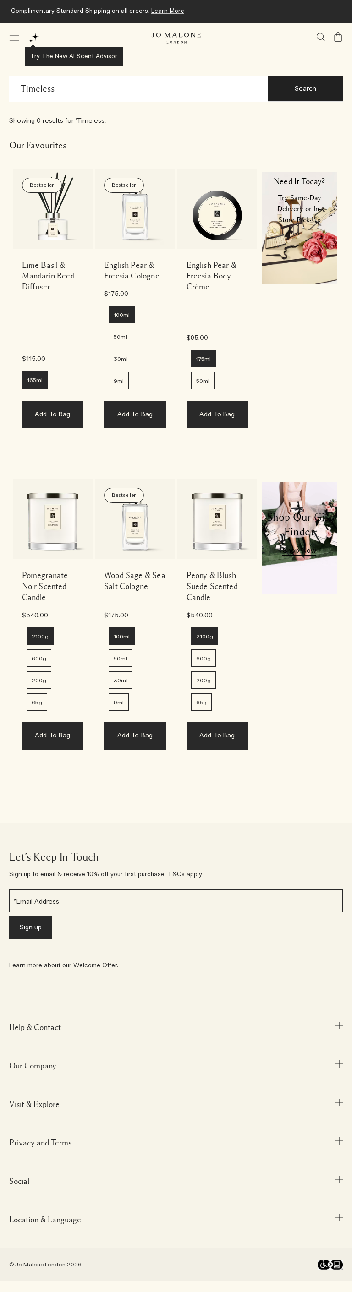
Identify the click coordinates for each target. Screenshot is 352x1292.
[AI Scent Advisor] (33, 38)
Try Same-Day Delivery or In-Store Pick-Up (299, 209)
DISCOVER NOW (224, 11)
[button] (14, 38)
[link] (53, 209)
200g (39, 680)
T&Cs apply (185, 874)
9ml (119, 381)
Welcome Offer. (95, 966)
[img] (338, 37)
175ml (203, 359)
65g (37, 702)
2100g (40, 636)
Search (305, 89)
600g (39, 658)
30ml (120, 359)
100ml (122, 315)
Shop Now (299, 550)
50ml (120, 337)
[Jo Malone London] (176, 38)
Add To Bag (52, 414)
